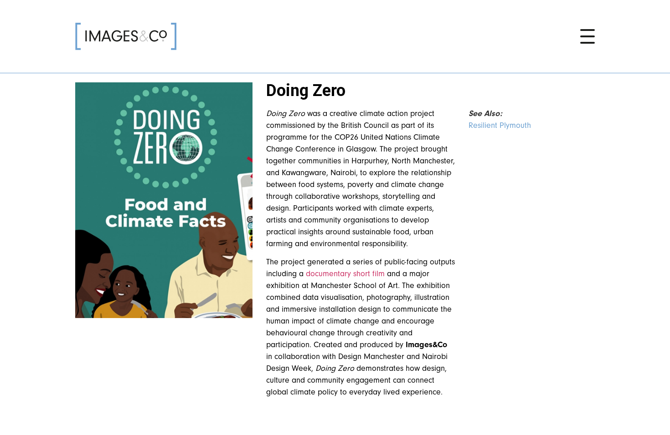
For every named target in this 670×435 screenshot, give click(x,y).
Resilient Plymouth (500, 125)
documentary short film (345, 273)
